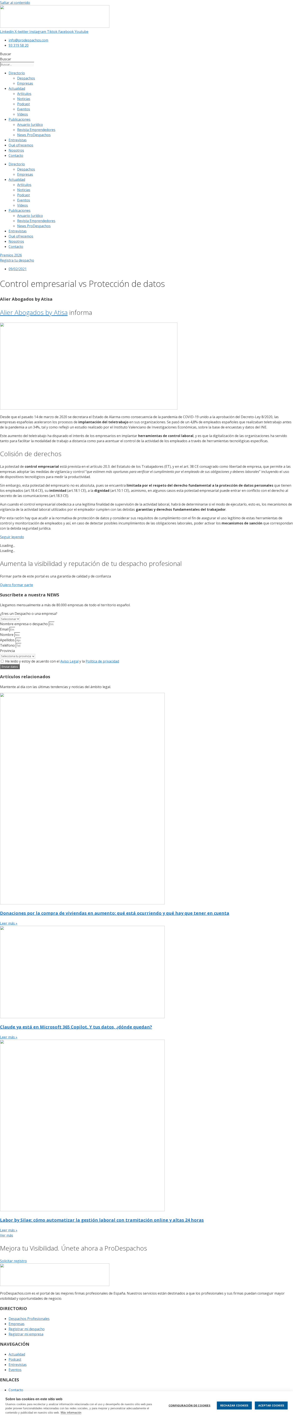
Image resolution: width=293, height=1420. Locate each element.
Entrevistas (18, 140)
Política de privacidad (102, 661)
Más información (71, 1412)
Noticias (23, 98)
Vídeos (22, 114)
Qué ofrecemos (21, 145)
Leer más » (8, 923)
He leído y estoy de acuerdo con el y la (62, 661)
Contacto (16, 155)
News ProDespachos (34, 135)
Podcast (23, 104)
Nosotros (16, 150)
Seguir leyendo (12, 537)
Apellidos (7, 640)
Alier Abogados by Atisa (34, 312)
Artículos (24, 93)
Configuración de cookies (189, 1405)
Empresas (25, 83)
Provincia (7, 650)
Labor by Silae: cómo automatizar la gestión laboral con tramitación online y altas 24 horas (102, 1220)
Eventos (23, 109)
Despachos (26, 78)
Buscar (5, 54)
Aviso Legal (69, 661)
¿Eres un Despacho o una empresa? (28, 613)
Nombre (7, 634)
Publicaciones (19, 119)
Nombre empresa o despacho (24, 624)
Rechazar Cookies (234, 1405)
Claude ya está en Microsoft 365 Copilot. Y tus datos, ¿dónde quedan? (76, 1027)
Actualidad (17, 88)
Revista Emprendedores (36, 129)
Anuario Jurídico (30, 124)
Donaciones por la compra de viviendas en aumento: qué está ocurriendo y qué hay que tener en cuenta (114, 913)
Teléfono (8, 645)
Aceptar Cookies (271, 1405)
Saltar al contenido (15, 2)
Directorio (17, 73)
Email (4, 629)
